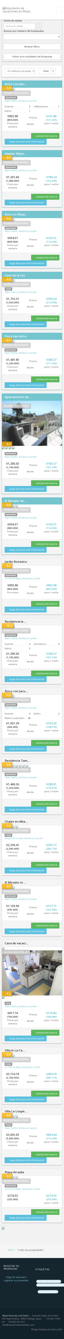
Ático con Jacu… (16, 691)
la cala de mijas (49, 1281)
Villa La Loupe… (16, 1111)
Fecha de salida (13, 20)
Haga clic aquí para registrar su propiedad (16, 1278)
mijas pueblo (48, 1292)
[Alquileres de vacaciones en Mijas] (18, 9)
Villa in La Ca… (15, 1050)
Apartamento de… (18, 397)
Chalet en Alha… (16, 821)
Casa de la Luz (15, 275)
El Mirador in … (15, 882)
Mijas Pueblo (11, 100)
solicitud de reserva (46, 135)
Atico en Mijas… (16, 214)
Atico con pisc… (16, 84)
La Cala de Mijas (13, 578)
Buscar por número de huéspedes (24, 31)
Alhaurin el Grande (14, 838)
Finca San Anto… (17, 336)
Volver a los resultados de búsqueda (32, 56)
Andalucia (23, 100)
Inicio (11, 1250)
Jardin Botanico (16, 562)
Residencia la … (15, 621)
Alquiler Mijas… (15, 154)
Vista (46, 70)
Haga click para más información (26, 141)
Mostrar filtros (32, 46)
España (33, 100)
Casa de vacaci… (16, 943)
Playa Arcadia (14, 1172)
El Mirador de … (16, 501)
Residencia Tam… (17, 760)
